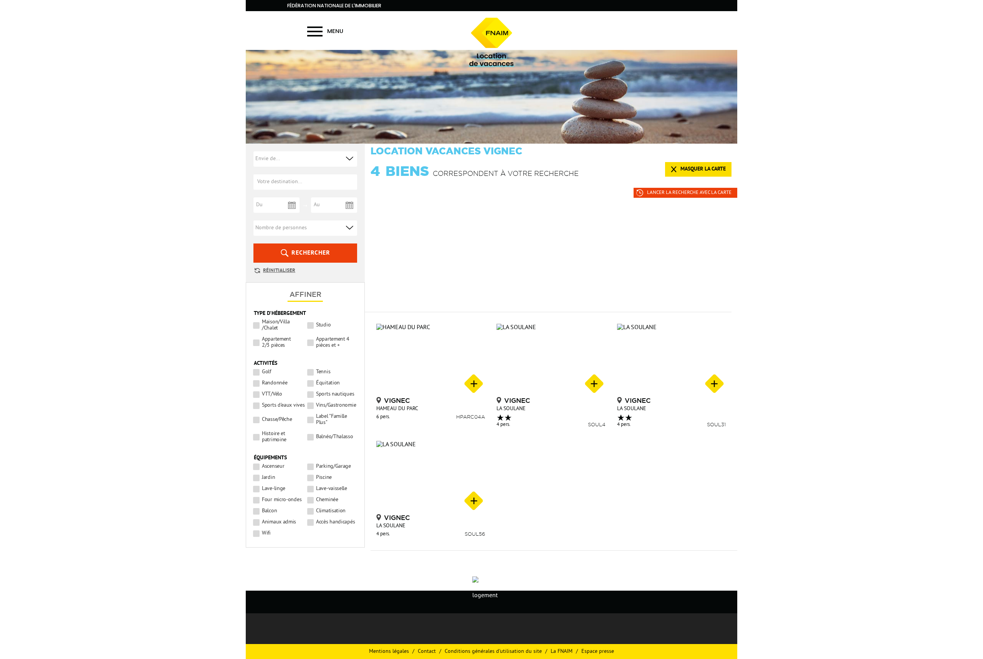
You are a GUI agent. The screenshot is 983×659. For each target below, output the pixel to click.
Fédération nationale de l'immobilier (334, 5)
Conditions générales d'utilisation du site (493, 651)
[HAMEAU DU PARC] (430, 359)
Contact (427, 651)
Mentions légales (389, 651)
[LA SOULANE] (550, 359)
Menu (335, 31)
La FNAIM (562, 651)
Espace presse (597, 651)
